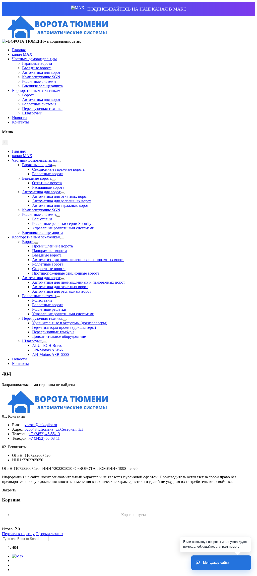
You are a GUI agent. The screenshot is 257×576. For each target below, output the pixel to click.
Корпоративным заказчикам (36, 90)
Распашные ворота (48, 187)
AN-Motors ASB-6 (47, 350)
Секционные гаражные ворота (58, 169)
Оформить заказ (49, 534)
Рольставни (42, 219)
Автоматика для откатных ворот (60, 196)
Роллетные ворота (47, 174)
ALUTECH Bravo (47, 345)
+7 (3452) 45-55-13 (44, 434)
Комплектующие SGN (41, 77)
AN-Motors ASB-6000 (50, 354)
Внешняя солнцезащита (42, 86)
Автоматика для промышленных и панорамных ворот (78, 282)
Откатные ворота (47, 183)
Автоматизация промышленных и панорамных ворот (78, 260)
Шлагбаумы (32, 113)
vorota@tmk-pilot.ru (41, 425)
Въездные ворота (36, 68)
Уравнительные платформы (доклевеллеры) (69, 323)
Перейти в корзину (18, 534)
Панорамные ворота (49, 250)
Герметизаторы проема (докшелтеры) (64, 327)
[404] (56, 37)
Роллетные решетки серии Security (61, 223)
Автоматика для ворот (41, 72)
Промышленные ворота (52, 246)
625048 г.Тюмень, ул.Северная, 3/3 (54, 429)
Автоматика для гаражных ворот (60, 205)
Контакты (20, 122)
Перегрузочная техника (42, 108)
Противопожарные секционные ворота (65, 273)
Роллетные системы (39, 81)
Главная (19, 50)
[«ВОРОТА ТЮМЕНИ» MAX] (17, 556)
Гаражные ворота (37, 63)
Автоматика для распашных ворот (61, 201)
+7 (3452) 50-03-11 (44, 438)
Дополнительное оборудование (59, 336)
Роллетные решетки (49, 309)
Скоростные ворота (49, 269)
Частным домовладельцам (34, 59)
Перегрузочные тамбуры (53, 332)
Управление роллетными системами (63, 228)
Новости (19, 117)
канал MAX (22, 54)
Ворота (28, 95)
